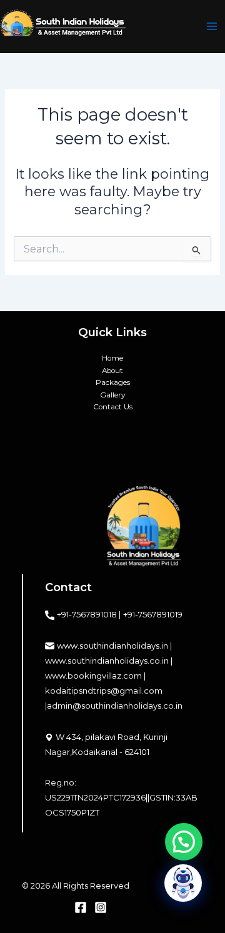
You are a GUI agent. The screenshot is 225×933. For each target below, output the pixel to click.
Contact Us (112, 406)
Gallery (112, 395)
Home (112, 358)
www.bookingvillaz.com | (95, 676)
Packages (113, 382)
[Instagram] (100, 907)
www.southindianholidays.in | (114, 646)
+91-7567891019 (152, 614)
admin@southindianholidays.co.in (114, 706)
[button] (183, 842)
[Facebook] (80, 907)
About (112, 370)
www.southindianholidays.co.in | (108, 661)
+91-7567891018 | (89, 614)
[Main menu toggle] (212, 27)
